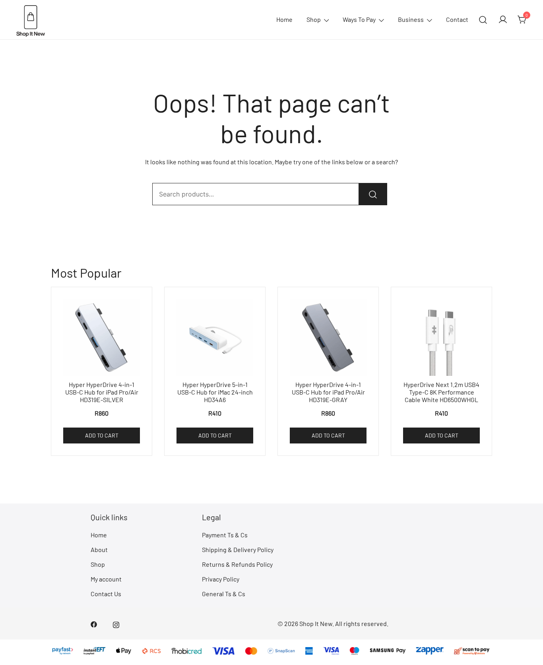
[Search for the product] (373, 194)
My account (106, 579)
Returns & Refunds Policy (237, 564)
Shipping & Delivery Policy (237, 549)
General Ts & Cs (223, 593)
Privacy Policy (220, 579)
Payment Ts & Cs (225, 535)
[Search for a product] (483, 19)
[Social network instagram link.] (116, 623)
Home (284, 19)
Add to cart (101, 435)
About (99, 549)
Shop (313, 19)
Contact (457, 19)
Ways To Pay (359, 19)
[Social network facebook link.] (94, 623)
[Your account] (503, 20)
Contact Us (106, 593)
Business (411, 19)
